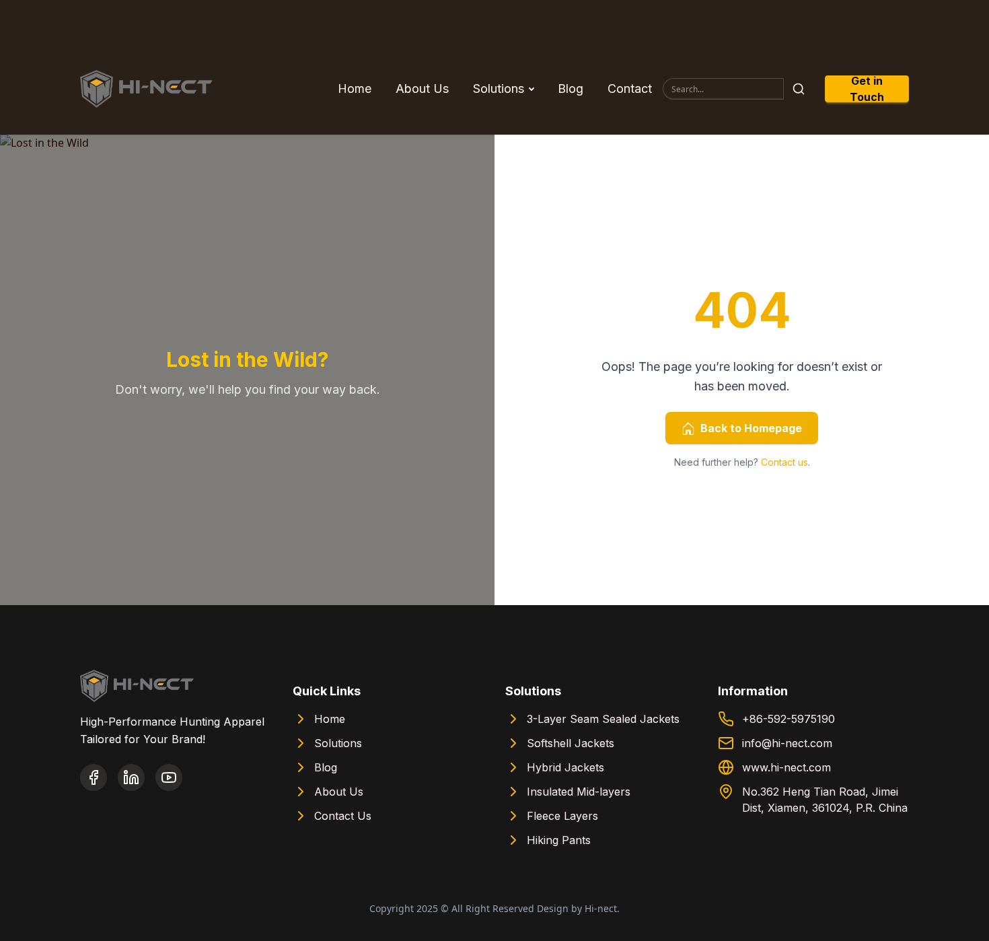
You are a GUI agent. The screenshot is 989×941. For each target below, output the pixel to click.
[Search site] (798, 89)
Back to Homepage (751, 428)
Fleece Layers (562, 816)
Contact (630, 88)
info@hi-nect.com (787, 743)
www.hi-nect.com (786, 767)
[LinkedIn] (131, 777)
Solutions (498, 88)
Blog (570, 88)
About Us (422, 88)
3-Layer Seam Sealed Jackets (603, 719)
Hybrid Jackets (565, 767)
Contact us (784, 462)
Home (354, 88)
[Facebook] (93, 777)
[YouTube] (168, 777)
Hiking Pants (559, 840)
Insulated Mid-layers (578, 791)
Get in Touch (867, 88)
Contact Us (342, 816)
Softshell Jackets (570, 743)
